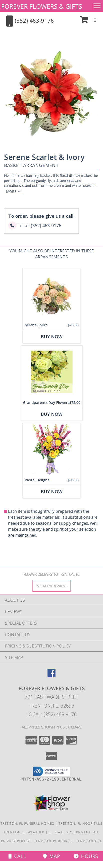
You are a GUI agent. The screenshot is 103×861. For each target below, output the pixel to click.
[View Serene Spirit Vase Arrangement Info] (51, 294)
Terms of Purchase (53, 841)
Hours (88, 856)
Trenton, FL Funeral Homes (27, 823)
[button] (88, 21)
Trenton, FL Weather (24, 832)
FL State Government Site (74, 832)
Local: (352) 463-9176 (51, 714)
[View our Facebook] (52, 675)
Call (19, 856)
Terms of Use (89, 841)
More (11, 191)
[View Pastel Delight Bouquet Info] (51, 449)
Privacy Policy (15, 841)
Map (53, 856)
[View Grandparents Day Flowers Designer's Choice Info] (51, 372)
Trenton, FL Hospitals (80, 823)
